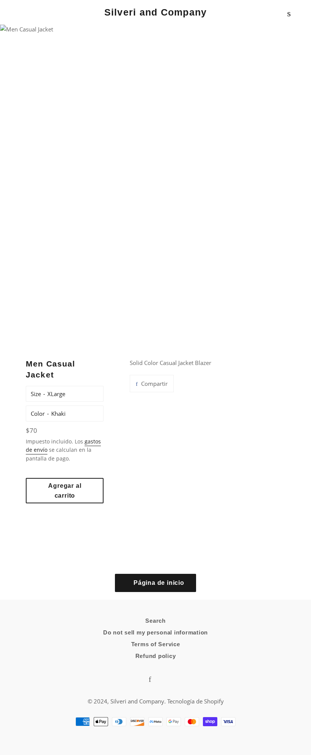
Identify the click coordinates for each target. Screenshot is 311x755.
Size (36, 394)
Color (38, 413)
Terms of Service (155, 644)
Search (155, 620)
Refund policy (155, 656)
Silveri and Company (155, 12)
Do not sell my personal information (155, 632)
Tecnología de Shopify (195, 701)
